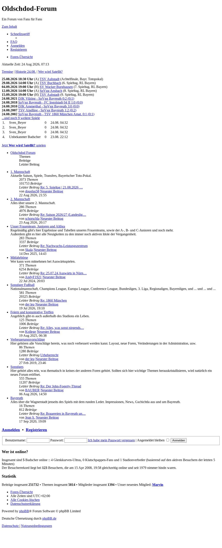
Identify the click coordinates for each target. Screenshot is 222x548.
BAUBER (32, 390)
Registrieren (36, 430)
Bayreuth (16, 398)
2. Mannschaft (20, 199)
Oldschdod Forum (22, 152)
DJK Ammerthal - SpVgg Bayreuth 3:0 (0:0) (48, 106)
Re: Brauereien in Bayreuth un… (63, 413)
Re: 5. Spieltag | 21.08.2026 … (61, 187)
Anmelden (11, 430)
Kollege (30, 331)
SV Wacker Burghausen (56, 87)
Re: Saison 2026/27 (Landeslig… (63, 214)
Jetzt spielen (24, 145)
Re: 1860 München (53, 300)
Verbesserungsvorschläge (27, 339)
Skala (29, 250)
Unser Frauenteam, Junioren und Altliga (37, 226)
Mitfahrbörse (19, 257)
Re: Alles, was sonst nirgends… (62, 328)
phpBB (24, 511)
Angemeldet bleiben (151, 440)
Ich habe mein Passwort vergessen (111, 440)
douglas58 (32, 191)
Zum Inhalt (9, 26)
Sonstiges (16, 367)
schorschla (32, 218)
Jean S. (30, 417)
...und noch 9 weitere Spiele (21, 118)
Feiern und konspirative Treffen (32, 312)
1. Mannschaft (20, 172)
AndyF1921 (33, 277)
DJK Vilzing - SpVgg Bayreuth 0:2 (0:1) (46, 98)
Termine (7, 71)
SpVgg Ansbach (51, 91)
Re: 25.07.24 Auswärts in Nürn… (63, 273)
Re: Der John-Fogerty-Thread (60, 386)
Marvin (157, 484)
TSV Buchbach (50, 83)
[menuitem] (13, 42)
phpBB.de (49, 518)
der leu (29, 304)
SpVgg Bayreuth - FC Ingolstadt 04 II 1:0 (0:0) (50, 102)
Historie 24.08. (25, 71)
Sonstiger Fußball (22, 285)
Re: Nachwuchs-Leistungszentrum (64, 246)
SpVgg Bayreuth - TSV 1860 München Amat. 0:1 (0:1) (56, 114)
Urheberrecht (49, 355)
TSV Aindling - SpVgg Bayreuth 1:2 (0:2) (47, 110)
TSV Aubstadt (49, 79)
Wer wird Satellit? (50, 71)
